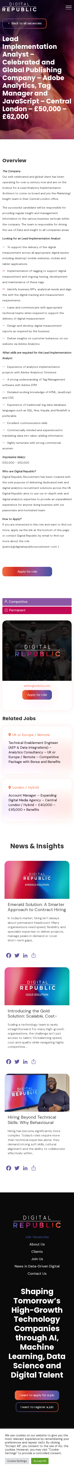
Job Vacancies (37, 1237)
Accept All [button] (40, 1461)
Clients (37, 1251)
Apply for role (37, 695)
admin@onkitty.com (37, 686)
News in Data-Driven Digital (37, 1266)
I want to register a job (37, 1407)
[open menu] (69, 7)
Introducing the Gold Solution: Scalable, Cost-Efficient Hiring (32, 1016)
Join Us (37, 1259)
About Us (37, 1244)
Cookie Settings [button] (17, 1461)
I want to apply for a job (37, 1395)
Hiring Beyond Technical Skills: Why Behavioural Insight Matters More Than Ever (35, 1125)
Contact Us (37, 1273)
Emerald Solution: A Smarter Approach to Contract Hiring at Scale (37, 910)
